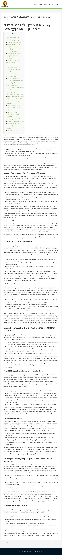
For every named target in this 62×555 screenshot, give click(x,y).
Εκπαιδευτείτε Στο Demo (13, 60)
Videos (45, 4)
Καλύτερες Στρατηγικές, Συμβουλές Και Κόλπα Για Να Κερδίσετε (14, 56)
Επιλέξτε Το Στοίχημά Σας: (13, 91)
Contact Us (57, 4)
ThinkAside (41, 551)
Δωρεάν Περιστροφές (12, 76)
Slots (5, 19)
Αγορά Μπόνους (11, 62)
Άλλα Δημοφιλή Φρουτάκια (13, 44)
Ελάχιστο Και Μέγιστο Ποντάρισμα (15, 40)
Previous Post (10, 542)
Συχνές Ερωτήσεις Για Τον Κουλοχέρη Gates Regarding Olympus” (14, 107)
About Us (51, 4)
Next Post (53, 542)
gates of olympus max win (14, 189)
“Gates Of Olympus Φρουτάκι (14, 42)
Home (35, 4)
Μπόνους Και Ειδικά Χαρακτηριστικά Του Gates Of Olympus (14, 69)
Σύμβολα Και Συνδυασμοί (13, 100)
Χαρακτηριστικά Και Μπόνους (14, 53)
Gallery (40, 4)
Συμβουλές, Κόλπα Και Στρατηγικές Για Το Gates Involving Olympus (15, 87)
